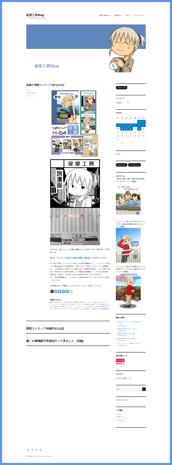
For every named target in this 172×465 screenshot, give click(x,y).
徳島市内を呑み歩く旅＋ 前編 (126, 338)
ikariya (28, 90)
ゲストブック (122, 165)
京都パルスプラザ (65, 249)
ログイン (120, 414)
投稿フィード (121, 416)
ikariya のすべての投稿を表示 (100, 308)
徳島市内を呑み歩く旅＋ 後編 (126, 333)
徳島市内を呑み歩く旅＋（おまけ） (127, 328)
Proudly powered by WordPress (44, 456)
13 (130, 129)
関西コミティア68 (82, 249)
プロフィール (122, 87)
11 (122, 129)
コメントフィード (122, 418)
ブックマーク (139, 15)
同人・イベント (30, 96)
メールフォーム (134, 165)
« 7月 (121, 143)
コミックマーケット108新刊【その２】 (128, 343)
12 (126, 129)
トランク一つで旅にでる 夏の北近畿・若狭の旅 (73, 258)
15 (139, 129)
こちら (84, 308)
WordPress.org (121, 420)
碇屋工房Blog (35, 15)
